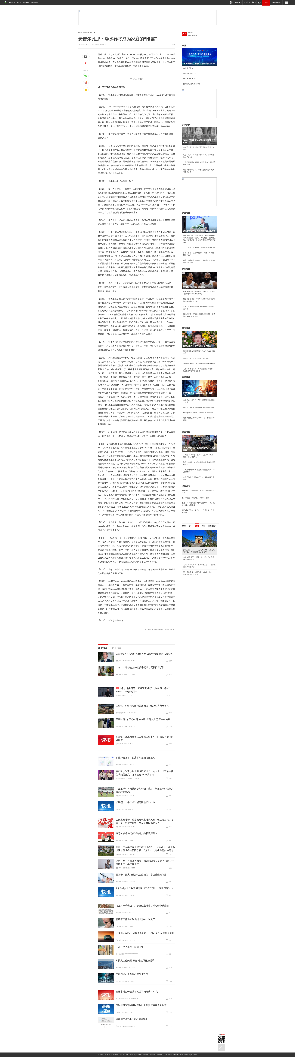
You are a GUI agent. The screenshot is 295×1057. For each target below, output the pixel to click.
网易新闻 (191, 32)
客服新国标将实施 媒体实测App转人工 (135, 919)
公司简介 (132, 1055)
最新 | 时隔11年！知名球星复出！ (133, 1019)
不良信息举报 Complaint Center (173, 1055)
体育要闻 (186, 269)
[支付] (254, 2)
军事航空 (211, 526)
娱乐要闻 (186, 328)
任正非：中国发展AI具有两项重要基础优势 (198, 407)
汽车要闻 (186, 432)
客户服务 (152, 1055)
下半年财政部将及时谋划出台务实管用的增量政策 (141, 1005)
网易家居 (88, 32)
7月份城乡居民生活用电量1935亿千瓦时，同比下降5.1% (145, 888)
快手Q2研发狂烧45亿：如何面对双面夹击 (198, 413)
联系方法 (139, 1055)
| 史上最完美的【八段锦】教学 (195, 498)
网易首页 (12, 2)
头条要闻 (186, 124)
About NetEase (123, 1055)
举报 (173, 44)
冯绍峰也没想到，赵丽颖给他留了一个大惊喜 (199, 363)
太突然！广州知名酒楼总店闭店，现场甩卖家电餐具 (142, 705)
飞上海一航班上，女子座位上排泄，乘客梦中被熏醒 (142, 905)
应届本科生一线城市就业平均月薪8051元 (137, 991)
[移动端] (231, 2)
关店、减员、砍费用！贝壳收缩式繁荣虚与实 (199, 248)
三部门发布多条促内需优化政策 (132, 974)
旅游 (197, 526)
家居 (184, 45)
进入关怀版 (34, 2)
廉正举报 (187, 1055)
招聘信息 (146, 1055)
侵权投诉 (194, 1055)
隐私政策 (159, 1055)
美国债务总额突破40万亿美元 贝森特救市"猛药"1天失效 (144, 653)
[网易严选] (246, 2)
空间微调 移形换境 (190, 78)
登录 (266, 2)
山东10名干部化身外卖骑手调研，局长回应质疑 (140, 667)
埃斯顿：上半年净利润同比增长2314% (135, 802)
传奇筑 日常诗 (188, 68)
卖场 (146, 150)
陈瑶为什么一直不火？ (191, 555)
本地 (184, 526)
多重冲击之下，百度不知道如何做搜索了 (136, 757)
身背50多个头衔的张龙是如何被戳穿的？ (137, 833)
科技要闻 (186, 377)
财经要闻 (186, 213)
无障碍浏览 (26, 2)
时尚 (203, 526)
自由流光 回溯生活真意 (191, 84)
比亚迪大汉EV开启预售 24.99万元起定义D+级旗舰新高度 (145, 933)
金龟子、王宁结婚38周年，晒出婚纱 (196, 358)
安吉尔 (116, 62)
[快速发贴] (86, 56)
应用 (18, 2)
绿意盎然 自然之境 (190, 73)
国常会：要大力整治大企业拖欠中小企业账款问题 (141, 874)
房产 (190, 526)
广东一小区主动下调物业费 (129, 947)
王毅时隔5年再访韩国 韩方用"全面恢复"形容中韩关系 (143, 719)
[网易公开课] (238, 2)
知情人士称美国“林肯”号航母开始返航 (135, 960)
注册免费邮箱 (275, 2)
